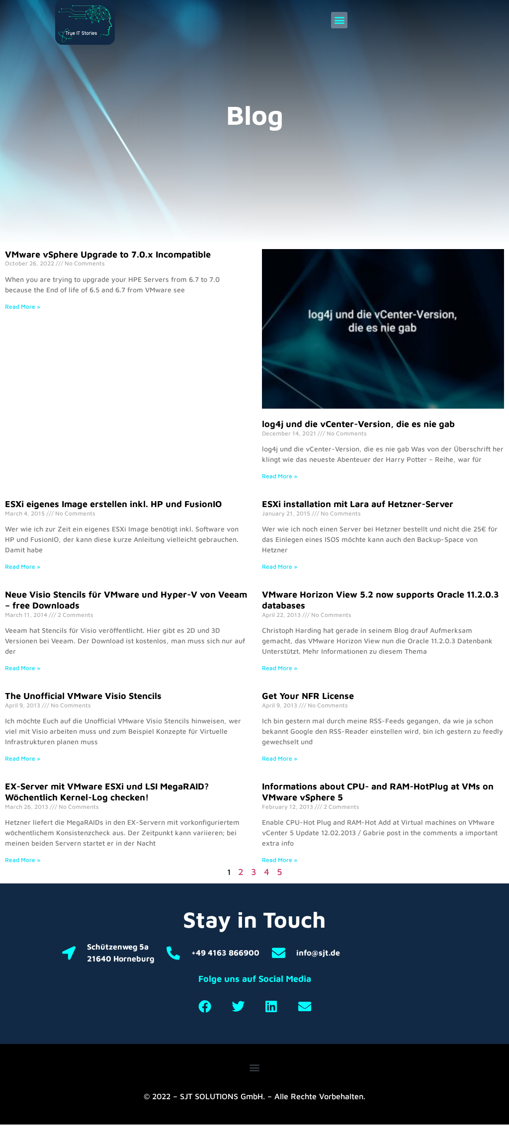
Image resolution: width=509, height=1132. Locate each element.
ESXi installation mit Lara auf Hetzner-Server (357, 504)
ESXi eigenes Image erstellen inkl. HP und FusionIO (113, 504)
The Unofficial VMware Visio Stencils (83, 696)
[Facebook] (205, 1006)
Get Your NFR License (308, 696)
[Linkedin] (271, 1006)
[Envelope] (305, 1006)
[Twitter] (238, 1006)
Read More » (22, 306)
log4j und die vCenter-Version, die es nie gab (358, 424)
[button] (339, 20)
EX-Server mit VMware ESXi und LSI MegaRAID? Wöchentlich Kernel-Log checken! (107, 791)
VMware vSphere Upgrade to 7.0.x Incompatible (108, 254)
